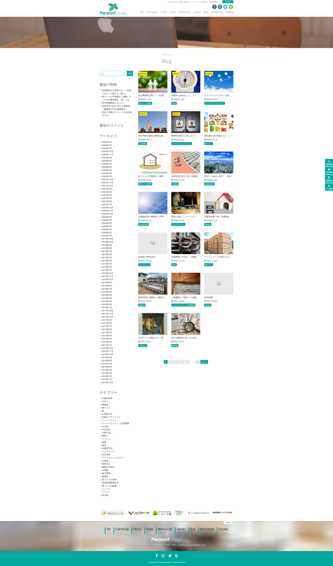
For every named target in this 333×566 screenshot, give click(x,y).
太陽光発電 (209, 184)
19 (197, 361)
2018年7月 (107, 288)
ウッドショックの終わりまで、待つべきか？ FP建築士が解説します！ (218, 256)
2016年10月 (107, 354)
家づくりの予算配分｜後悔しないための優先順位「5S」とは (152, 176)
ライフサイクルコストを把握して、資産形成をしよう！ (218, 95)
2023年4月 (107, 160)
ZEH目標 (208, 297)
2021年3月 (107, 198)
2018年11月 (107, 276)
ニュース (106, 488)
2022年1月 (107, 176)
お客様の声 (107, 413)
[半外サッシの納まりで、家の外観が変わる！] (152, 324)
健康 (174, 103)
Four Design (152, 12)
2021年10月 (107, 185)
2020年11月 (107, 210)
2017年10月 (107, 316)
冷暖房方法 (107, 448)
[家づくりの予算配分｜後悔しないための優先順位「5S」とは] (152, 162)
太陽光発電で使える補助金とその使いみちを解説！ (218, 216)
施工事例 (106, 473)
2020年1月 (107, 235)
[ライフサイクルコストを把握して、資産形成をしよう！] (218, 82)
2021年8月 (107, 188)
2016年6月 (107, 366)
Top (141, 12)
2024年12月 (107, 151)
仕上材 (105, 426)
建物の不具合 (108, 466)
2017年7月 (107, 326)
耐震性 (141, 305)
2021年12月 (107, 179)
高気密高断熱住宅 (110, 482)
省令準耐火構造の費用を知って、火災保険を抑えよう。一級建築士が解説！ (152, 135)
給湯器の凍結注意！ (147, 256)
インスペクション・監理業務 (183, 305)
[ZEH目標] (218, 284)
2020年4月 (107, 229)
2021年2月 (107, 201)
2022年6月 (107, 166)
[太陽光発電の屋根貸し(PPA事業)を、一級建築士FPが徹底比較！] (152, 203)
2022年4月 (107, 169)
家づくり (208, 143)
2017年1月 (107, 344)
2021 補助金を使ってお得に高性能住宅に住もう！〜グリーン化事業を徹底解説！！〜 (185, 337)
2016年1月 (107, 379)
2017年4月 (107, 335)
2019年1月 (107, 269)
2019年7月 (107, 251)
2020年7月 (107, 219)
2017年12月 (107, 310)
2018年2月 (107, 304)
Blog (206, 12)
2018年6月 (107, 291)
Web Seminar (217, 12)
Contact (197, 12)
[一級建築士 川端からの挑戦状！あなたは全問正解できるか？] (185, 284)
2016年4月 (107, 369)
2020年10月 (107, 213)
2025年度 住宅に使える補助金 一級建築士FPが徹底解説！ (185, 176)
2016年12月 (107, 347)
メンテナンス (144, 264)
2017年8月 (107, 323)
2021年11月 (107, 182)
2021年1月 (107, 204)
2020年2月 (107, 232)
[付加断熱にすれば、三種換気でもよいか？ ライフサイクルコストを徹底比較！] (185, 243)
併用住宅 (106, 463)
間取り (105, 435)
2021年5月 (107, 191)
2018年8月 (107, 285)
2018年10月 (107, 279)
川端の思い (107, 432)
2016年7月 (107, 363)
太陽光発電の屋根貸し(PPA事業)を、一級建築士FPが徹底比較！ (152, 216)
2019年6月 (107, 254)
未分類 (207, 305)
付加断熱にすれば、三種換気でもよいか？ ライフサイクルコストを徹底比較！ (185, 256)
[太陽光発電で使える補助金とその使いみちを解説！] (218, 203)
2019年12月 (107, 238)
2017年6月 (107, 329)
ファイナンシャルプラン (214, 103)
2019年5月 (107, 257)
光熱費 (105, 470)
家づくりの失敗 (109, 479)
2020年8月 (107, 216)
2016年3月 (107, 372)
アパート (106, 438)
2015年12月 (107, 382)
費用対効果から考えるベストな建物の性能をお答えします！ (185, 135)
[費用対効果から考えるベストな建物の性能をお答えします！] (185, 122)
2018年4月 (107, 298)
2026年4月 (107, 141)
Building (229, 12)
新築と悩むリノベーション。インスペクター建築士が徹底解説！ (185, 216)
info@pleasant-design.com (192, 544)
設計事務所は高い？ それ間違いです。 (152, 95)
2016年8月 (107, 360)
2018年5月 (107, 294)
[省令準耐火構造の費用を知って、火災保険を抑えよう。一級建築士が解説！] (152, 122)
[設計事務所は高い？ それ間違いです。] (152, 82)
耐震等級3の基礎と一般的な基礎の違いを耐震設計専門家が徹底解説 (152, 297)
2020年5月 (107, 226)
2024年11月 (107, 154)
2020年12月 (107, 207)
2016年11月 (107, 351)
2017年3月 (107, 338)
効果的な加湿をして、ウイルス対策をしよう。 (185, 95)
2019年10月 (107, 241)
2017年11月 (107, 313)
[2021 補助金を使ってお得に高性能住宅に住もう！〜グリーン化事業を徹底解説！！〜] (185, 324)
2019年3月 (107, 263)
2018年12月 (107, 273)
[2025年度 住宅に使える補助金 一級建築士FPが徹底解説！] (185, 162)
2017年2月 (107, 341)
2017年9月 (107, 319)
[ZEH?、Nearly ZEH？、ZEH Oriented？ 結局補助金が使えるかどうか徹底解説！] (218, 162)
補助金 (174, 184)
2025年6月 (107, 148)
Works (173, 12)
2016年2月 (107, 376)
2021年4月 (107, 194)
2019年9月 (107, 244)
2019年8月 (107, 248)
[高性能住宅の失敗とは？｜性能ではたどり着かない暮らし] (218, 122)
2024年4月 (107, 157)
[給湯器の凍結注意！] (152, 243)
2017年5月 (107, 332)
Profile (164, 12)
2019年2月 (107, 266)
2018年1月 (107, 307)
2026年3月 (107, 145)
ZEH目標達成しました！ (113, 102)
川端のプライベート (111, 416)
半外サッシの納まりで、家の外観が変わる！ (152, 337)
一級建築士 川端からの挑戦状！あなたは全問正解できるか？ (185, 297)
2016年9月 (107, 357)
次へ (204, 361)
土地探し (106, 460)
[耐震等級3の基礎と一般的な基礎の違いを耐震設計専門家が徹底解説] (152, 284)
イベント (106, 491)
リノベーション (178, 224)
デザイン (142, 345)
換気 (174, 264)
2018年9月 (107, 282)
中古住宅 (106, 429)
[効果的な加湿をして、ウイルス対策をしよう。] (185, 82)
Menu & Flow (184, 12)
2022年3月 (107, 173)
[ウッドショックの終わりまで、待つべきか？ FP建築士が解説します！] (218, 243)
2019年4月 (107, 260)
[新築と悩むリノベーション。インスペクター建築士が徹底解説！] (185, 203)
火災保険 (142, 143)
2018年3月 (107, 301)
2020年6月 (107, 223)
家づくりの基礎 (145, 103)
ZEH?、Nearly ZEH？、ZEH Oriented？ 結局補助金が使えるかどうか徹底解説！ (218, 176)
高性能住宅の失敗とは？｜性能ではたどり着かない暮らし (218, 135)
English (228, 2)
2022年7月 (107, 163)
